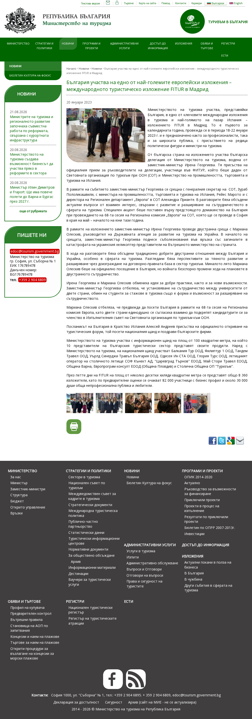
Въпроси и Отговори (144, 569)
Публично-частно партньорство (83, 524)
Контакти (180, 3)
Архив (76, 561)
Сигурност (113, 702)
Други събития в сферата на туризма (208, 588)
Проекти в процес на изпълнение (201, 508)
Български (217, 3)
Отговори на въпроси (144, 575)
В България (194, 573)
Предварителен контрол (30, 613)
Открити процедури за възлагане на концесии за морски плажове (32, 653)
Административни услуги (124, 46)
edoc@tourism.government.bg (197, 695)
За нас (15, 477)
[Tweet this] (222, 446)
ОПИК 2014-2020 (198, 477)
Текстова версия (90, 3)
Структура (19, 495)
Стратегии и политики (44, 46)
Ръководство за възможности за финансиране (210, 491)
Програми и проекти (91, 46)
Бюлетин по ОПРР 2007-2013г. (209, 527)
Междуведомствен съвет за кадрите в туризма (92, 496)
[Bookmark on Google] (231, 446)
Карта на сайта (147, 3)
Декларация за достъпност (76, 702)
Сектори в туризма (84, 477)
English (238, 3)
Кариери (196, 3)
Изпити (132, 557)
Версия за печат (73, 426)
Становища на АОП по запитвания (29, 628)
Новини (68, 43)
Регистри (228, 43)
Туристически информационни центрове (94, 541)
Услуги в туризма (140, 551)
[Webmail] (108, 3)
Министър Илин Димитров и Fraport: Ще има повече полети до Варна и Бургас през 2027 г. (32, 194)
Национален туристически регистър (90, 610)
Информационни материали (92, 567)
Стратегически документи (90, 504)
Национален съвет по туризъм (86, 485)
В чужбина (193, 579)
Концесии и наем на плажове (34, 636)
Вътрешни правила (26, 619)
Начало (71, 68)
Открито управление (27, 507)
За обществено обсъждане (91, 555)
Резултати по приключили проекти (206, 519)
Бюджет (17, 501)
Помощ (165, 3)
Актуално (192, 482)
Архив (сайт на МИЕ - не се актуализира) (162, 702)
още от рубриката (33, 211)
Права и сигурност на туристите (144, 583)
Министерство (18, 43)
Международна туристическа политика (93, 513)
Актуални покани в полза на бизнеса (207, 564)
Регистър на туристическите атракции (92, 621)
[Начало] (58, 35)
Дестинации (78, 573)
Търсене (129, 3)
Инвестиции (194, 533)
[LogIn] (117, 3)
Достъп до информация (158, 46)
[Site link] (194, 35)
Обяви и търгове (207, 46)
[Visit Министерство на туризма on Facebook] (213, 446)
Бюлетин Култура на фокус (30, 75)
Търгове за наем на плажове (34, 642)
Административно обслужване (152, 563)
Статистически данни (86, 532)
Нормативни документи (88, 549)
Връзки (16, 513)
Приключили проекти (202, 499)
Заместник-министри (27, 489)
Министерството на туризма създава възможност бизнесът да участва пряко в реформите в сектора (31, 163)
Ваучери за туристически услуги (89, 582)
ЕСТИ (224, 55)
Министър (19, 482)
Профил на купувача (27, 607)
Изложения (183, 43)
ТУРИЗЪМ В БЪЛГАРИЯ (228, 21)
